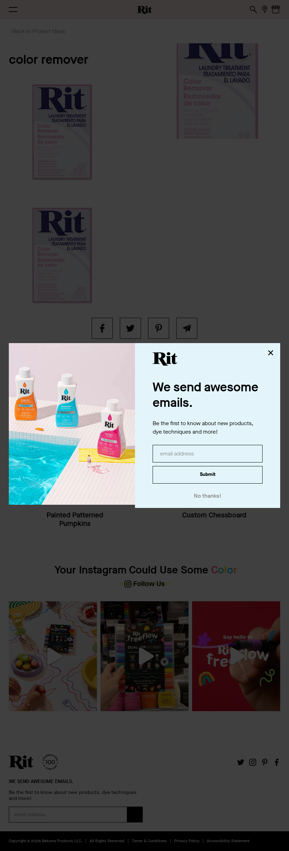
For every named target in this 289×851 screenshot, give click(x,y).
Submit (207, 474)
